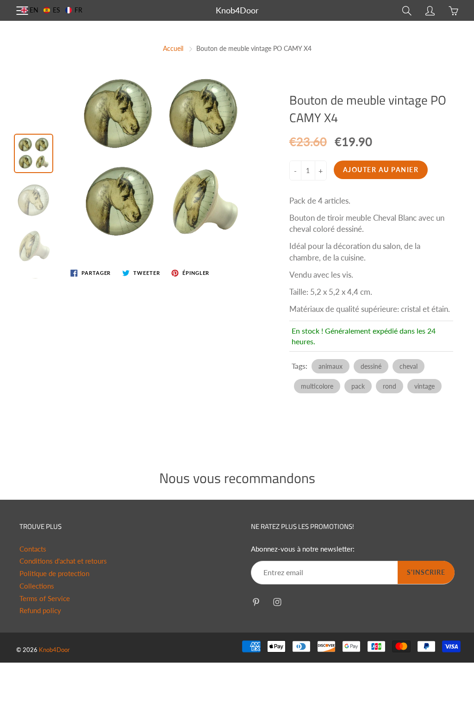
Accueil (173, 48)
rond (389, 386)
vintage (424, 386)
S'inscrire (426, 572)
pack (358, 386)
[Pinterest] (256, 602)
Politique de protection (54, 573)
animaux (330, 366)
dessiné (371, 366)
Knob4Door (237, 10)
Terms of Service (44, 598)
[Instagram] (277, 602)
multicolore (317, 386)
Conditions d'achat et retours (63, 561)
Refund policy (40, 610)
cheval (408, 366)
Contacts (32, 549)
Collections (36, 586)
